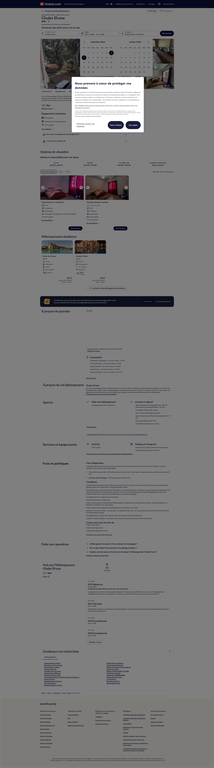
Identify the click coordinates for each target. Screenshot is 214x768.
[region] (108, 105)
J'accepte (133, 125)
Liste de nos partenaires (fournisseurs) (88, 116)
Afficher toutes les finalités (86, 125)
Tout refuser (116, 125)
